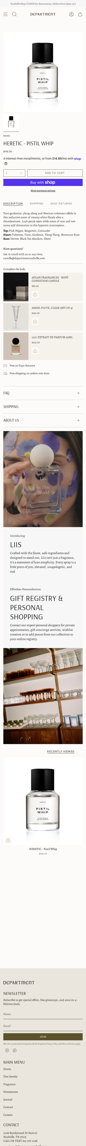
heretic (6, 135)
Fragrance (9, 1084)
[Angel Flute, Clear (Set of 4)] (15, 317)
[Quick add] (8, 840)
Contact (8, 1107)
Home (7, 1069)
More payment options (43, 190)
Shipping (10, 406)
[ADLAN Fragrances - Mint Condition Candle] (15, 287)
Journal (7, 1100)
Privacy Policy (52, 1043)
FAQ (6, 393)
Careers (8, 1115)
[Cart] (80, 14)
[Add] (35, 294)
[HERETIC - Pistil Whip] (43, 801)
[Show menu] (5, 14)
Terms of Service (68, 1043)
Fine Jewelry (10, 1076)
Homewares (10, 1092)
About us (11, 420)
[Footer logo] (19, 982)
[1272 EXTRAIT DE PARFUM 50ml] (15, 346)
